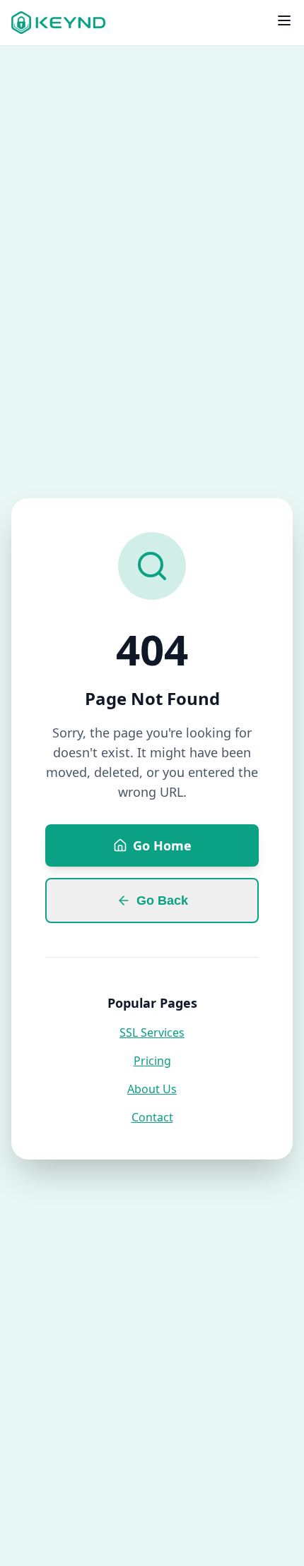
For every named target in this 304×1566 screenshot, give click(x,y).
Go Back (162, 900)
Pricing (152, 1060)
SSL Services (152, 1032)
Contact (152, 1117)
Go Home (162, 845)
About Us (152, 1089)
